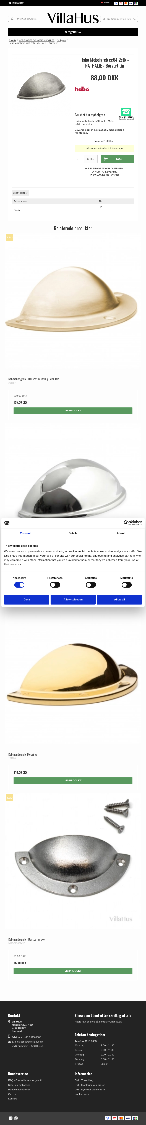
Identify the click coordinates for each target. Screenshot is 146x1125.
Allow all (119, 599)
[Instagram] (16, 1118)
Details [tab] (73, 533)
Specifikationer (20, 193)
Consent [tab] (25, 533)
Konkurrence (82, 1094)
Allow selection (73, 599)
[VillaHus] (73, 18)
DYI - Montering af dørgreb (90, 1085)
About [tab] (121, 533)
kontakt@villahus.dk (31, 1041)
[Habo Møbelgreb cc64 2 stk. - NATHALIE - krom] (73, 491)
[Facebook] (10, 1118)
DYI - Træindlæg (84, 1080)
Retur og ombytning (19, 1085)
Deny (27, 599)
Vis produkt (73, 410)
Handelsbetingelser (19, 1089)
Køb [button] (119, 158)
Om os (12, 1094)
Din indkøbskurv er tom (117, 19)
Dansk (107, 3)
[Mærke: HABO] (84, 95)
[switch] (55, 585)
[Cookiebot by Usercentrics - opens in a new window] (126, 523)
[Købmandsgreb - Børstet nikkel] (73, 861)
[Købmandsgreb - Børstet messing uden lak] (73, 300)
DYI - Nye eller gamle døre (90, 1089)
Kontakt (12, 1098)
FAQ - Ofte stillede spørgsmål (24, 1080)
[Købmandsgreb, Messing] (73, 676)
